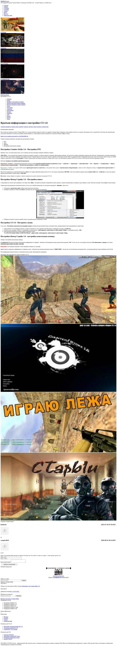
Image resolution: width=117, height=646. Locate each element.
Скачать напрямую (6, 126)
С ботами (6, 8)
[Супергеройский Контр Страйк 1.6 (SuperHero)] (58, 323)
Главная (6, 5)
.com (5, 1)
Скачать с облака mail (42, 126)
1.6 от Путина (4, 63)
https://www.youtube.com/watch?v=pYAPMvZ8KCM (14, 136)
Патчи (8, 117)
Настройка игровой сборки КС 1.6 (13, 626)
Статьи (6, 11)
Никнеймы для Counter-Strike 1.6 (31, 586)
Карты (9, 116)
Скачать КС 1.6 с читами (10, 629)
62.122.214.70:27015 (58, 576)
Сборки (6, 7)
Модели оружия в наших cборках (16, 103)
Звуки (8, 106)
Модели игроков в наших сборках (16, 104)
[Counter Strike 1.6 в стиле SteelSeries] (58, 391)
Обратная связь (8, 15)
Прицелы (9, 113)
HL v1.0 (6, 14)
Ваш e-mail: (4, 558)
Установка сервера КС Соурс (12, 637)
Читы (8, 119)
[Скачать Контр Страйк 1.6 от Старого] (58, 520)
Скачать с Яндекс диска (30, 126)
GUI (8, 114)
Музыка (6, 617)
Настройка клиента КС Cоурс (12, 636)
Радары (9, 111)
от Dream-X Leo (5, 79)
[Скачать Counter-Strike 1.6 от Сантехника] (58, 452)
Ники (5, 12)
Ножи (8, 100)
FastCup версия (5, 95)
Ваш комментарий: (6, 562)
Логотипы (10, 107)
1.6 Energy (3, 48)
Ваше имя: (3, 557)
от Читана (3, 32)
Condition (6, 9)
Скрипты (9, 109)
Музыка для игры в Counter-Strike (10, 598)
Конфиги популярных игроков (15, 101)
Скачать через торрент (17, 126)
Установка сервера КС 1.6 (11, 628)
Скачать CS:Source (9, 634)
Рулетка (6, 618)
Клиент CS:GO (8, 639)
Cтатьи (6, 619)
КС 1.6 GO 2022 (15, 591)
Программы (10, 110)
